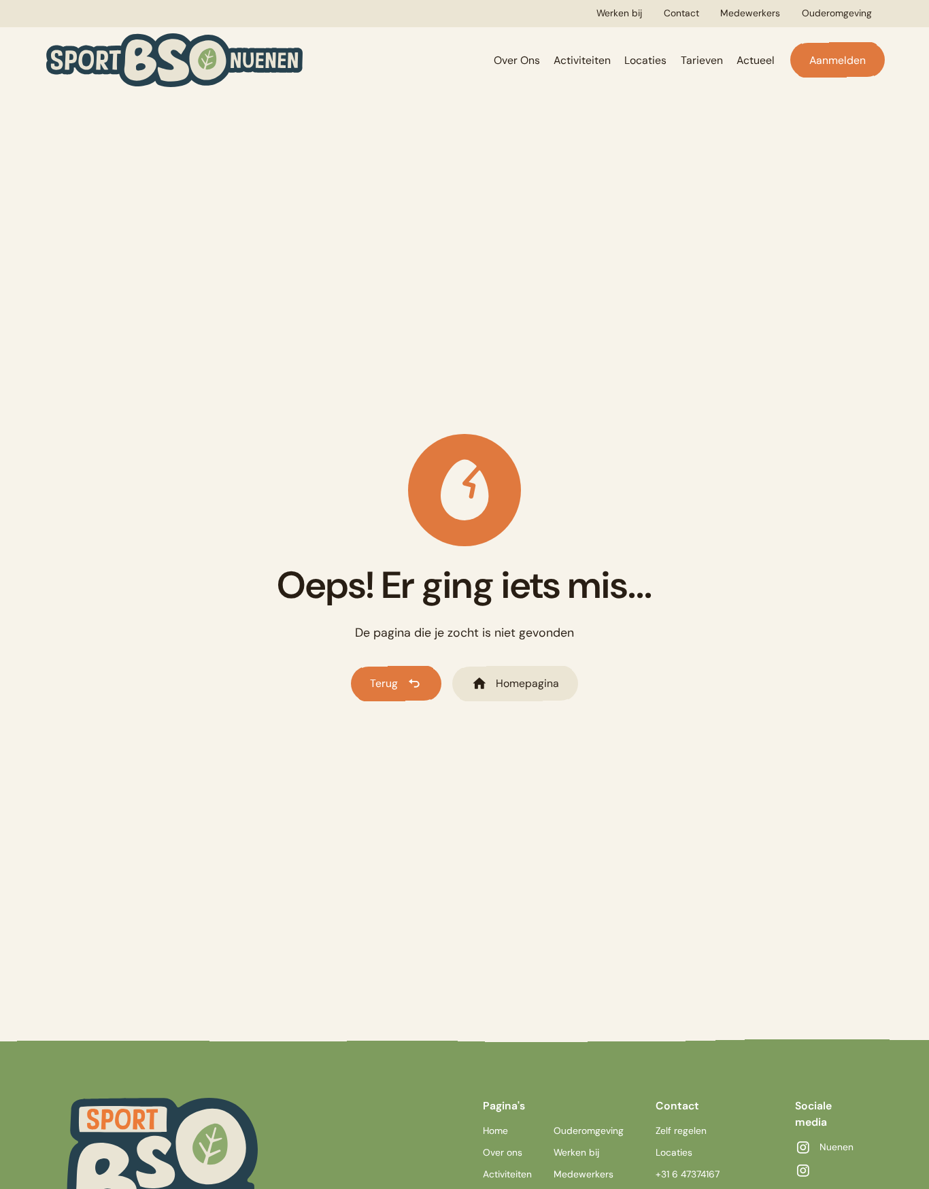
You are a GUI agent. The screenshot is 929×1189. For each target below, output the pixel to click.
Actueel (756, 60)
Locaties (645, 60)
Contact (681, 13)
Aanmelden (837, 60)
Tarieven (702, 60)
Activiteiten (582, 60)
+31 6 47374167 (688, 1174)
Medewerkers (750, 13)
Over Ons (517, 60)
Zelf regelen (681, 1130)
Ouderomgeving (837, 13)
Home (495, 1130)
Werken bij (619, 13)
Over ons (502, 1152)
